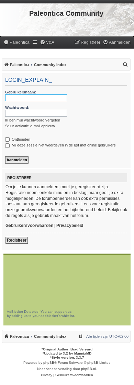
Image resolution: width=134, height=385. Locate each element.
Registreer (16, 240)
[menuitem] (16, 42)
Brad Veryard (81, 349)
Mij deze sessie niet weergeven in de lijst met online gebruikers (63, 145)
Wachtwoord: (17, 107)
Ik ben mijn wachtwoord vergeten (32, 120)
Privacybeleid (69, 225)
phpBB (48, 362)
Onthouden (20, 139)
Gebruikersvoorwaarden (29, 225)
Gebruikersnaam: (20, 92)
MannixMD (82, 353)
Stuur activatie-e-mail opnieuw (30, 126)
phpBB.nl (88, 369)
